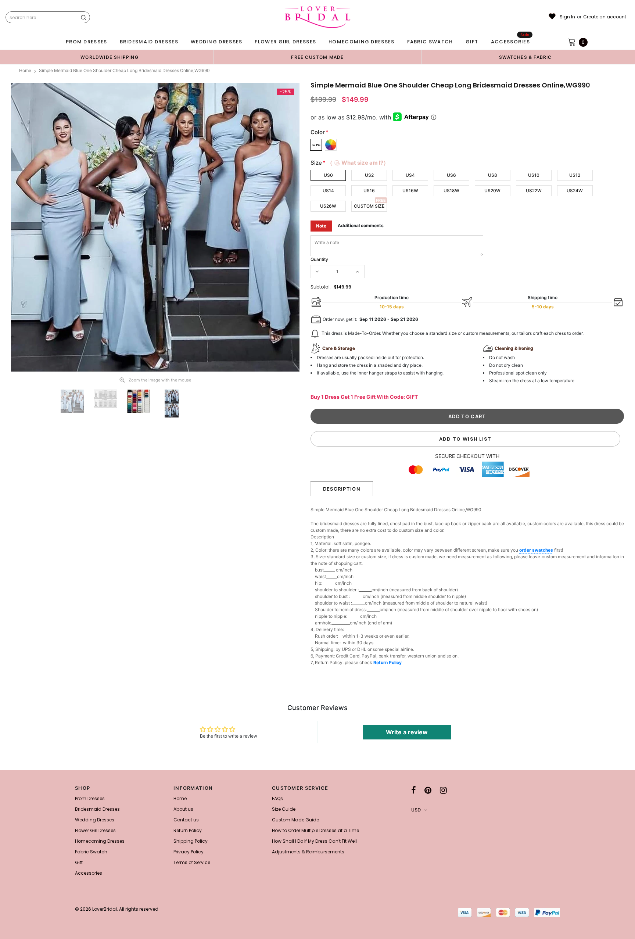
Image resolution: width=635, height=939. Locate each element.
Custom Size (369, 206)
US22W (534, 190)
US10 (533, 175)
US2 (369, 175)
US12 (574, 175)
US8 (492, 175)
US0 (328, 175)
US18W (451, 190)
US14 (328, 190)
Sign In (567, 17)
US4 (410, 175)
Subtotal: (321, 287)
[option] (110, 57)
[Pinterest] (427, 790)
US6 (451, 175)
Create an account (604, 17)
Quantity (319, 259)
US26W (328, 206)
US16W (410, 190)
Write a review (407, 732)
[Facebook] (413, 790)
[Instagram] (443, 790)
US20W (492, 190)
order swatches (536, 550)
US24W (575, 190)
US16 (369, 190)
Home (25, 70)
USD (416, 809)
